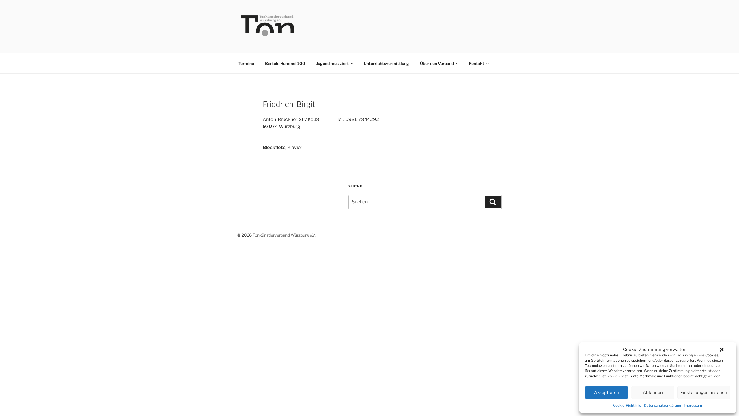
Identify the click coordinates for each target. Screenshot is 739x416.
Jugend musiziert (332, 63)
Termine (246, 63)
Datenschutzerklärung (662, 405)
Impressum (693, 405)
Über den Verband (437, 63)
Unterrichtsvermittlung (386, 63)
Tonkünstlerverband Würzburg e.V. (284, 235)
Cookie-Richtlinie (627, 405)
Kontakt (476, 63)
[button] (722, 349)
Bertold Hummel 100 (285, 63)
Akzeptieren (606, 392)
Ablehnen (653, 392)
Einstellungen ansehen (703, 392)
